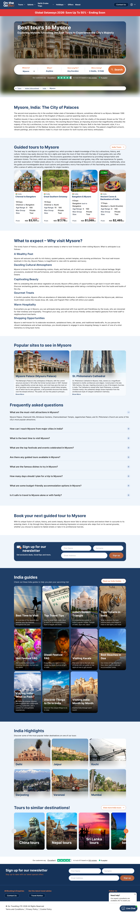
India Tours (116, 147)
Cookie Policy (46, 909)
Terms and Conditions (15, 909)
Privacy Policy (32, 909)
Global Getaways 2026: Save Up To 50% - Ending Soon (70, 12)
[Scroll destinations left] (14, 831)
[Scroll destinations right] (126, 831)
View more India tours (112, 808)
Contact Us (121, 4)
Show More (20, 394)
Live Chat (130, 908)
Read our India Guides (112, 581)
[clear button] (34, 71)
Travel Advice (37, 895)
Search (119, 69)
